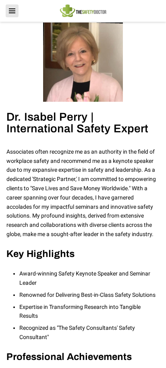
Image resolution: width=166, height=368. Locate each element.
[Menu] (12, 10)
